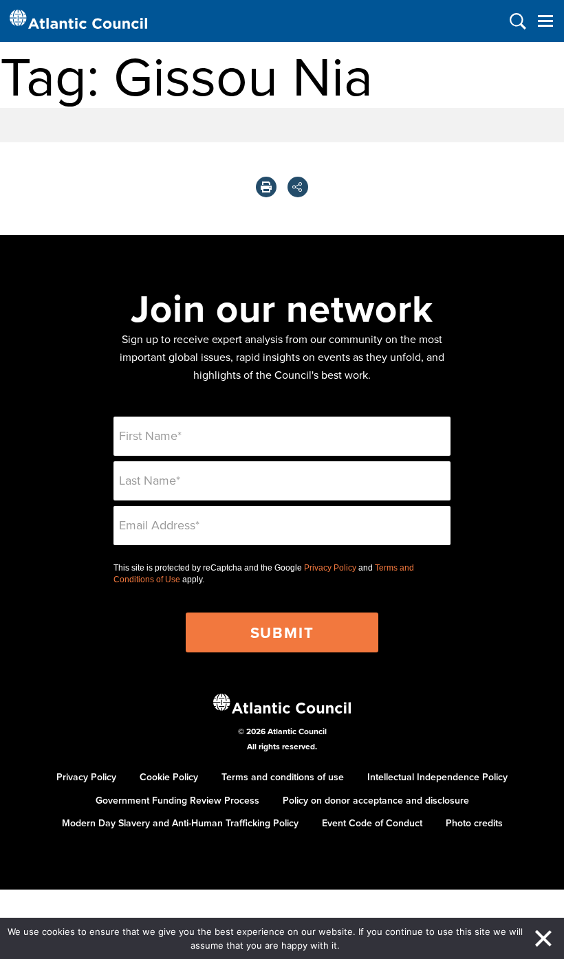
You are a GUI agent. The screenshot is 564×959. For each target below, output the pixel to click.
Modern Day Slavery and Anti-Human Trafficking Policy (180, 823)
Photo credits (474, 823)
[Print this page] (266, 187)
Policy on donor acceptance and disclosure (376, 800)
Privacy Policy (330, 568)
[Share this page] (298, 187)
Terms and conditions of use (282, 777)
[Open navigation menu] (545, 21)
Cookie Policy (169, 777)
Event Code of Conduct (372, 823)
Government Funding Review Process (177, 800)
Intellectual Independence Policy (437, 777)
